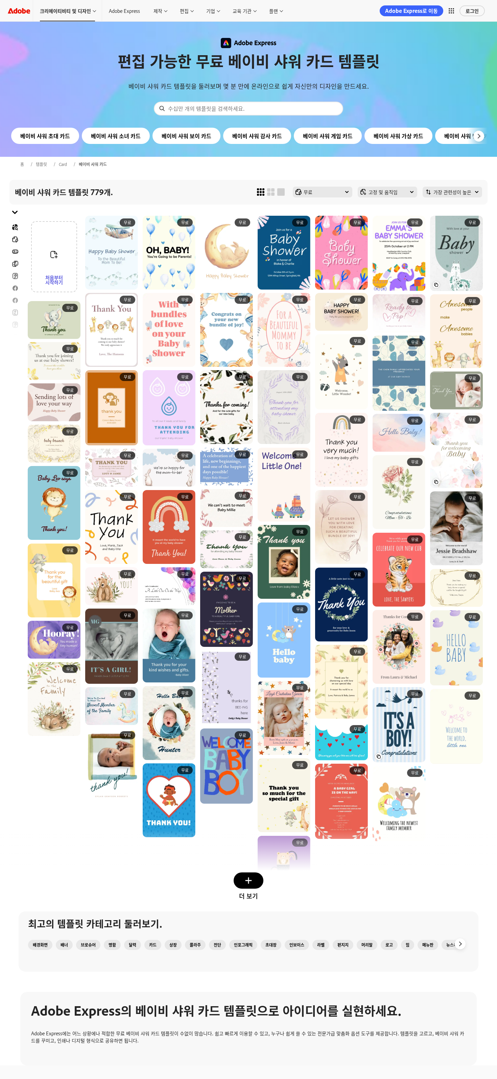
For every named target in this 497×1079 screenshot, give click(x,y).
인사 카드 (15, 325)
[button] (451, 10)
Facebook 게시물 (15, 288)
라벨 (321, 945)
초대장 (15, 349)
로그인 (472, 10)
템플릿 (41, 164)
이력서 (15, 398)
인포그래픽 (243, 945)
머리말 (367, 945)
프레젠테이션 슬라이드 (15, 386)
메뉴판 (427, 945)
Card (63, 164)
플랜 (273, 10)
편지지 (343, 945)
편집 (184, 10)
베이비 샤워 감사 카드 (257, 136)
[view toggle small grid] (260, 192)
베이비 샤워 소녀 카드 (116, 136)
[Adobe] (19, 10)
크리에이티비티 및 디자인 (65, 10)
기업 (210, 10)
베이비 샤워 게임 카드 (328, 136)
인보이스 (296, 945)
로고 (15, 361)
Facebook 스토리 (15, 300)
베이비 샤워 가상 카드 (398, 136)
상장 (173, 945)
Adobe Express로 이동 (411, 11)
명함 (112, 945)
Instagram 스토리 (15, 337)
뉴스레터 (453, 945)
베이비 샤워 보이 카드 (186, 136)
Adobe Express (124, 10)
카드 (15, 276)
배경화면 (40, 945)
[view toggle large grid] (281, 192)
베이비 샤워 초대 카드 (45, 136)
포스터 (15, 373)
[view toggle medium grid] (271, 192)
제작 (157, 10)
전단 (15, 313)
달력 (132, 945)
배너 (15, 252)
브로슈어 (15, 264)
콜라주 (195, 945)
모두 (15, 239)
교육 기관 (242, 10)
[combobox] (248, 108)
